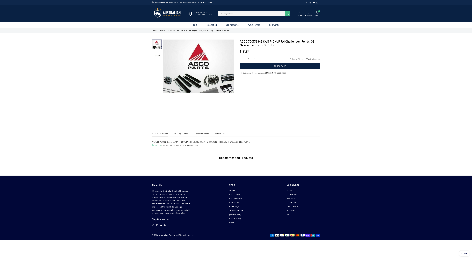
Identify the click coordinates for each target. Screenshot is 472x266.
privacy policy (235, 214)
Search (232, 190)
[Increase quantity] (254, 58)
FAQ (288, 214)
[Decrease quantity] (242, 58)
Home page (234, 206)
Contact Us (274, 25)
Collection (211, 25)
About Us (291, 210)
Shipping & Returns (181, 134)
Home (195, 25)
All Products (232, 25)
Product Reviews (202, 134)
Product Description (160, 134)
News (231, 222)
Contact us (234, 202)
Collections (292, 194)
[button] (230, 81)
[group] (198, 66)
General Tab (220, 134)
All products (234, 194)
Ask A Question (314, 59)
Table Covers (254, 25)
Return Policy (235, 218)
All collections (235, 198)
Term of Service (236, 210)
